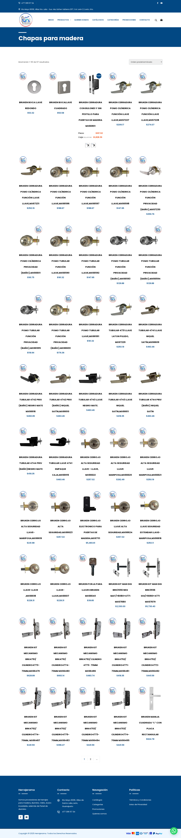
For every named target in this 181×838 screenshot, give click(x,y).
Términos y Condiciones (140, 800)
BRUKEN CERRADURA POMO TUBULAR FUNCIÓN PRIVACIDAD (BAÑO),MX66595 (30, 336)
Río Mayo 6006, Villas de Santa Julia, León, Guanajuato (73, 803)
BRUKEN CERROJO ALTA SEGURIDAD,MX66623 (61, 526)
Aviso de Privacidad (138, 804)
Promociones (98, 809)
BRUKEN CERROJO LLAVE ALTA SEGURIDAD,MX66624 (120, 526)
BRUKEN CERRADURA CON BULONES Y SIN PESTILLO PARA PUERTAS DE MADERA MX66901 (90, 114)
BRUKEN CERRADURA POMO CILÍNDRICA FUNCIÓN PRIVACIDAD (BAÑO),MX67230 (150, 197)
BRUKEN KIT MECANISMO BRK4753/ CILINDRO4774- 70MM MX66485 (120, 728)
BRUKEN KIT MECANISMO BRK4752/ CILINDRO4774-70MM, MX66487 (30, 728)
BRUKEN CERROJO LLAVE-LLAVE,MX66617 (60, 589)
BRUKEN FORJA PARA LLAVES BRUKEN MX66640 (90, 589)
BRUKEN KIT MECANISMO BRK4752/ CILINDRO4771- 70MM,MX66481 (120, 659)
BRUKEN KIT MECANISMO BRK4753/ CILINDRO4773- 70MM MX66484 (90, 728)
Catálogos (97, 800)
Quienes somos (99, 813)
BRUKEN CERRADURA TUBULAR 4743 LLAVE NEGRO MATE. (90, 399)
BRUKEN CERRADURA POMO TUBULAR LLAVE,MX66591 (90, 330)
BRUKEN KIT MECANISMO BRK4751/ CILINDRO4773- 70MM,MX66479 (31, 659)
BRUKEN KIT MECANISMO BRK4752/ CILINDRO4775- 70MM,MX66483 (60, 728)
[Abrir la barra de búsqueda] (156, 20)
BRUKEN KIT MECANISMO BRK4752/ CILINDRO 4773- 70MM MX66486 (90, 659)
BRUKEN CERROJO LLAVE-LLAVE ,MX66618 (31, 589)
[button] (174, 831)
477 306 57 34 (27, 3)
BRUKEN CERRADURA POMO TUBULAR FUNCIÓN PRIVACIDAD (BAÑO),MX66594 (150, 267)
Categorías (97, 804)
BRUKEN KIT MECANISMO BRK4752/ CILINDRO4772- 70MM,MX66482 (150, 659)
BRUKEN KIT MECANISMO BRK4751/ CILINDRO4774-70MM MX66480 (60, 659)
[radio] (87, 145)
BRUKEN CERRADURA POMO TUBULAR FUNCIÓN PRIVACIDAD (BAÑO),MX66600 (60, 336)
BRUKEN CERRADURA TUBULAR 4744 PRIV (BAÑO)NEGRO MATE (31, 463)
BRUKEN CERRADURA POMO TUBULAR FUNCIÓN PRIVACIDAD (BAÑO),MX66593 (120, 267)
